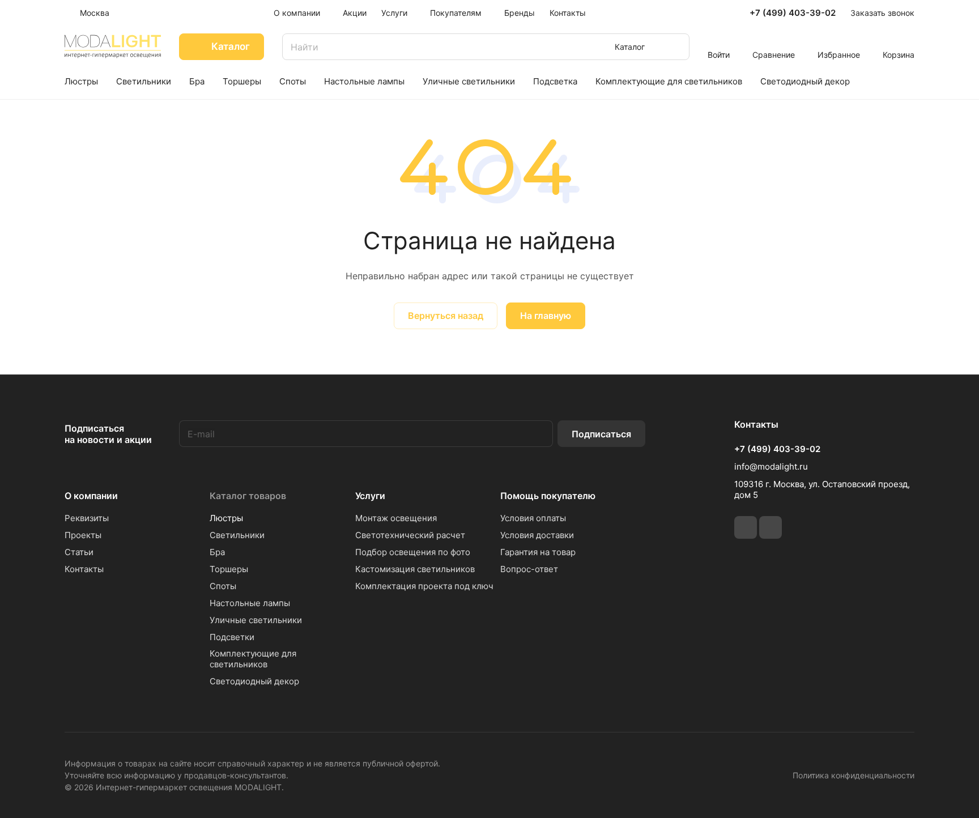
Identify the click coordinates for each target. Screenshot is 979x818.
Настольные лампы (250, 603)
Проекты (83, 535)
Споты (223, 586)
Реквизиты (87, 518)
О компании (91, 495)
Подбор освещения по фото (412, 552)
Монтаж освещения (396, 518)
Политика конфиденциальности (853, 775)
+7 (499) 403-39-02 (793, 13)
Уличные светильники (256, 620)
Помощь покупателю (547, 495)
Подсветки (232, 637)
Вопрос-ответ (529, 569)
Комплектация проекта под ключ (424, 586)
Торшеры (229, 569)
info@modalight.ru (771, 466)
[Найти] (675, 46)
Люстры (226, 518)
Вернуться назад (445, 315)
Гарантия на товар (538, 552)
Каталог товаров (248, 495)
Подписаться (601, 434)
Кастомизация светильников (415, 569)
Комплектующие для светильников (253, 659)
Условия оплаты (533, 518)
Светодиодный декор (254, 681)
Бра (217, 552)
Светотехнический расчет (410, 535)
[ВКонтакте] (745, 527)
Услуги (370, 495)
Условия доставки (537, 535)
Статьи (79, 552)
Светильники (237, 535)
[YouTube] (770, 527)
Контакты (84, 569)
